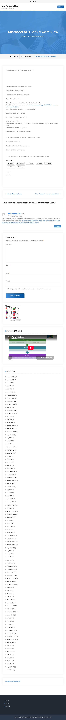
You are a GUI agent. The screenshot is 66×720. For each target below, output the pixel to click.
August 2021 (10, 453)
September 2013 (11, 612)
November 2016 (11, 545)
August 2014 (10, 587)
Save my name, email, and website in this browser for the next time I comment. (29, 289)
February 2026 (11, 377)
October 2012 (10, 642)
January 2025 (10, 398)
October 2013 (10, 609)
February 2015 (11, 569)
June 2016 (10, 554)
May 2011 (9, 661)
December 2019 (11, 505)
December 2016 (11, 542)
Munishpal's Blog (10, 6)
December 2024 (11, 401)
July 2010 (9, 670)
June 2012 (10, 648)
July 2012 (9, 645)
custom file (37, 220)
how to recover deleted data (26, 220)
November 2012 (11, 639)
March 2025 (10, 392)
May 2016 (9, 557)
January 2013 (10, 633)
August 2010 (10, 667)
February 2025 (11, 395)
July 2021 (9, 456)
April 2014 (9, 596)
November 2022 (11, 425)
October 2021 (10, 450)
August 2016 (10, 548)
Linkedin (8, 706)
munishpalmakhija (38, 36)
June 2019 (10, 508)
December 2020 (11, 477)
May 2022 (9, 444)
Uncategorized (26, 56)
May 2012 (9, 651)
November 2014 (11, 578)
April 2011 (9, 664)
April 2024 (9, 407)
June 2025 (10, 383)
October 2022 (10, 428)
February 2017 (11, 535)
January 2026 (10, 380)
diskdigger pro (19, 222)
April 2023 (9, 419)
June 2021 (10, 459)
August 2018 (10, 517)
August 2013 (10, 615)
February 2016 (11, 566)
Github (7, 701)
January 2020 (10, 502)
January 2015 (10, 572)
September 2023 (11, 413)
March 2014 (10, 600)
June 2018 (10, 523)
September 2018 (11, 514)
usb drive (25, 222)
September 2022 (11, 432)
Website (8, 281)
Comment (9, 244)
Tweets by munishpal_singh (12, 681)
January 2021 (10, 474)
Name (8, 265)
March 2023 (10, 422)
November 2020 (11, 480)
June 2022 (10, 441)
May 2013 (9, 624)
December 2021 (11, 447)
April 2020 (9, 496)
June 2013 (10, 621)
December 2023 (11, 410)
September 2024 (11, 404)
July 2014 (9, 590)
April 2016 (9, 560)
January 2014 (10, 603)
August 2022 (10, 435)
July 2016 (9, 551)
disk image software (45, 220)
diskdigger (12, 222)
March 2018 (10, 526)
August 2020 (10, 487)
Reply (58, 226)
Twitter (7, 703)
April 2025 (9, 389)
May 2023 (9, 416)
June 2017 (10, 529)
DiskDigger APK (14, 213)
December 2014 (11, 575)
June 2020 (10, 493)
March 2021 (10, 468)
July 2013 (9, 618)
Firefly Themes (47, 717)
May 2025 (9, 386)
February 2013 (11, 630)
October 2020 (10, 483)
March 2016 (10, 563)
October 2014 (10, 581)
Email (8, 273)
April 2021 (9, 465)
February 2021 (11, 471)
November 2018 (11, 511)
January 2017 (10, 538)
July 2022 (9, 438)
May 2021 (9, 462)
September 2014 (11, 584)
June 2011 (10, 658)
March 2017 (10, 532)
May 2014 (9, 593)
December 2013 (11, 606)
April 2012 (9, 654)
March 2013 (10, 627)
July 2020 (9, 490)
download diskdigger (33, 222)
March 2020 (10, 499)
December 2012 (11, 636)
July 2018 (9, 520)
